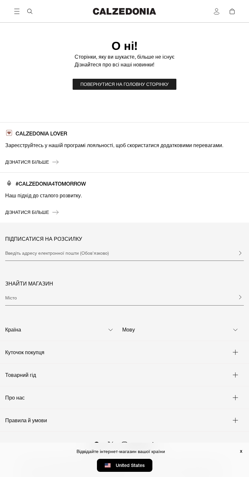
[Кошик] (232, 11)
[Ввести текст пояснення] (240, 253)
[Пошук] (30, 11)
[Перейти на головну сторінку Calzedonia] (124, 11)
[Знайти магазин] (240, 297)
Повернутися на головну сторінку (124, 84)
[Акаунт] (216, 11)
